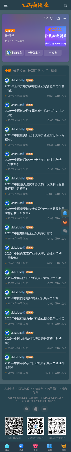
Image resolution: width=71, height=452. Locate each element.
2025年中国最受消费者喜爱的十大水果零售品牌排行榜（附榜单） (34, 210)
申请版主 (33, 52)
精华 (54, 70)
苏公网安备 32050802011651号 (39, 400)
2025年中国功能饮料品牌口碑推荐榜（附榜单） (33, 340)
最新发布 (19, 70)
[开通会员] (65, 222)
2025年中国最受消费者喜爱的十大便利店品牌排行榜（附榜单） (34, 186)
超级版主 (17, 52)
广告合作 (38, 388)
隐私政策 (24, 388)
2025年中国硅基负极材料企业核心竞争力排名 (34, 318)
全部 (8, 70)
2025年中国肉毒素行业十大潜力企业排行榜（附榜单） (33, 255)
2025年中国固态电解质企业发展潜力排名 (32, 298)
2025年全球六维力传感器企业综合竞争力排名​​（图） (34, 88)
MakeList (16, 80)
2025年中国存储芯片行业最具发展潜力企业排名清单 (34, 365)
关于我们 (52, 388)
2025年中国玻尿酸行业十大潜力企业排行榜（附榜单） (33, 161)
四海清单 (33, 397)
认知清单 (10, 30)
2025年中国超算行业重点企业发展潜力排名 (33, 278)
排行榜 (9, 35)
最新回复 (34, 70)
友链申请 (9, 388)
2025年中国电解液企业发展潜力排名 (29, 233)
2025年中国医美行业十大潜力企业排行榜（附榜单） (34, 137)
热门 (45, 70)
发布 (54, 52)
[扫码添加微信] (65, 231)
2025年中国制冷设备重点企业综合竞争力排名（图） (34, 112)
